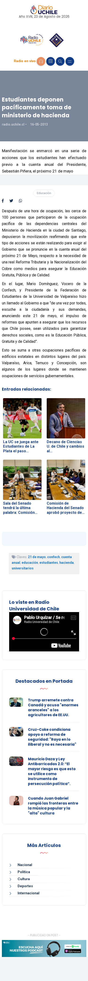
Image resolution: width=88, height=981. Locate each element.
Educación (44, 193)
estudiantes (48, 562)
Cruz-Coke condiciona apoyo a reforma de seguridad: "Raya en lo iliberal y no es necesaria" (52, 737)
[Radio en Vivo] (41, 61)
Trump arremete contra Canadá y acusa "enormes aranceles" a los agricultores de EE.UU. (53, 707)
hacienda (66, 562)
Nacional (25, 865)
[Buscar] (60, 61)
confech (53, 557)
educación (30, 562)
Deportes (25, 886)
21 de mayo (37, 557)
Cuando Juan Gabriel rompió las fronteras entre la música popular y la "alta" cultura (53, 806)
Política (24, 872)
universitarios (23, 568)
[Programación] (50, 61)
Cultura (24, 879)
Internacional (28, 893)
